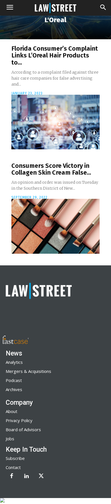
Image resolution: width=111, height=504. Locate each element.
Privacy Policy (19, 420)
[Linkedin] (26, 476)
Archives (14, 389)
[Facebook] (12, 476)
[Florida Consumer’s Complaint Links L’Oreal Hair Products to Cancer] (55, 122)
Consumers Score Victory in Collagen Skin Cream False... (51, 169)
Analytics (14, 362)
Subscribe (15, 458)
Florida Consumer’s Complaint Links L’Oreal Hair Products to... (54, 55)
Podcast (14, 380)
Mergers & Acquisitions (28, 371)
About (11, 411)
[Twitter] (41, 476)
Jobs (10, 438)
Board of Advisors (23, 429)
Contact (13, 467)
